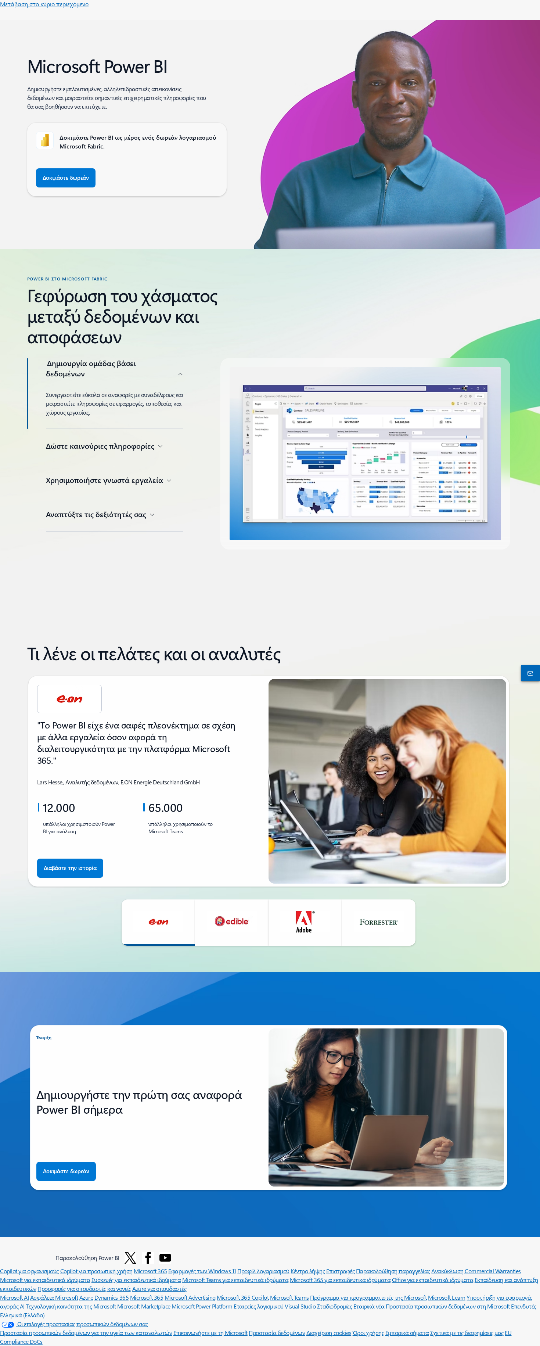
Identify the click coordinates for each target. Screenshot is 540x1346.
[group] (268, 781)
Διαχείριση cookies (328, 1332)
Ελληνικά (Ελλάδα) (22, 1315)
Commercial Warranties (493, 1271)
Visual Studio (300, 1306)
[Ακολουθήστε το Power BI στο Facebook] (148, 1258)
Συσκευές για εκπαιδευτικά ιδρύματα (136, 1280)
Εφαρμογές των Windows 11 (202, 1271)
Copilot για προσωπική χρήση (96, 1271)
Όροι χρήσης (368, 1332)
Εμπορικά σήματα (407, 1332)
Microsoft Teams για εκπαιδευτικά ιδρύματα (235, 1280)
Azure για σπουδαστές (159, 1288)
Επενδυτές (523, 1306)
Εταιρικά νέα (368, 1306)
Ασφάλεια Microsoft (54, 1297)
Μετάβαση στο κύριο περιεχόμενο (44, 4)
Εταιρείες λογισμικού (258, 1306)
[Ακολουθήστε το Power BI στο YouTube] (165, 1258)
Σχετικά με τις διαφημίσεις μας (467, 1332)
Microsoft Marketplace (143, 1306)
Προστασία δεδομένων (277, 1332)
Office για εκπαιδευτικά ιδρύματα (433, 1280)
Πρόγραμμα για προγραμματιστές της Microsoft (368, 1297)
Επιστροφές (340, 1271)
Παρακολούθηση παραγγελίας (393, 1271)
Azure (86, 1297)
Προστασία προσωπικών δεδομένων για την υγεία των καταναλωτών (86, 1332)
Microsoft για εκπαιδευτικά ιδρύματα (45, 1280)
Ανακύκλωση (448, 1271)
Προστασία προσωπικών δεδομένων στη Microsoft (448, 1306)
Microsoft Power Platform (202, 1306)
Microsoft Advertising (190, 1297)
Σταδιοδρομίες (334, 1306)
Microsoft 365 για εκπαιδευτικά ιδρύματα (340, 1280)
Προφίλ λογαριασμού (263, 1271)
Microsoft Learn (446, 1297)
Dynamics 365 (111, 1297)
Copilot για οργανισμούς (29, 1271)
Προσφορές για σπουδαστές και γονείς (84, 1288)
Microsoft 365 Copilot (243, 1297)
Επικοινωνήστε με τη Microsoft (210, 1332)
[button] (158, 922)
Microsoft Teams (289, 1297)
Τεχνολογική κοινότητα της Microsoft (71, 1306)
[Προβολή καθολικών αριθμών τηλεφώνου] (529, 673)
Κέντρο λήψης (308, 1271)
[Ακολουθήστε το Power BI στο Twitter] (130, 1258)
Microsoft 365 (150, 1271)
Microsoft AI (14, 1297)
